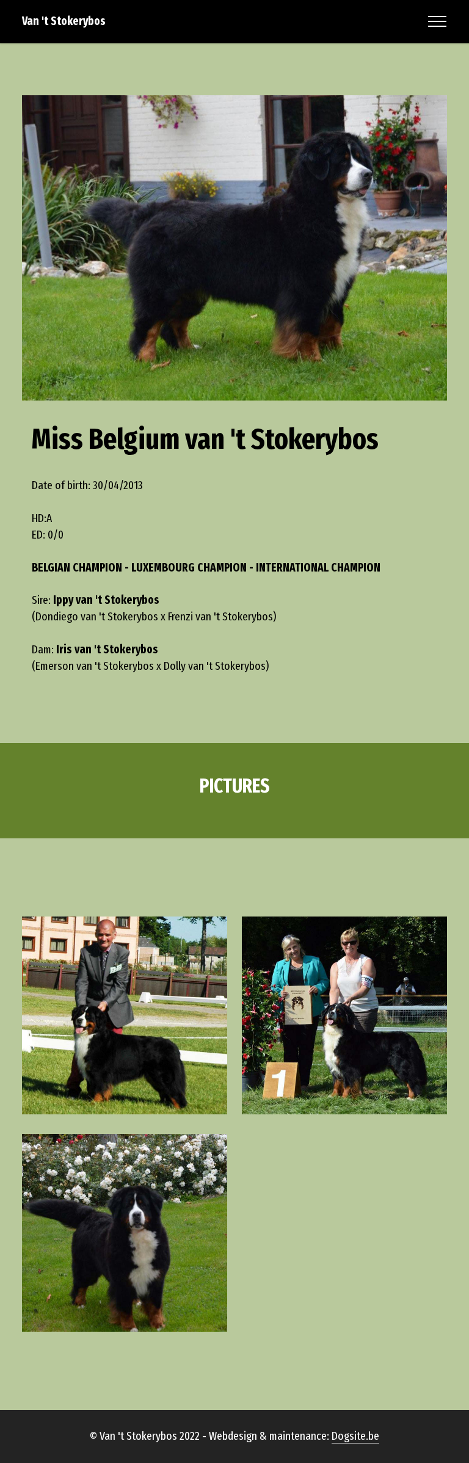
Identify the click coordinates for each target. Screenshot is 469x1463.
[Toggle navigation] (437, 21)
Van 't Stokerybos (64, 21)
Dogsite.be (355, 1436)
